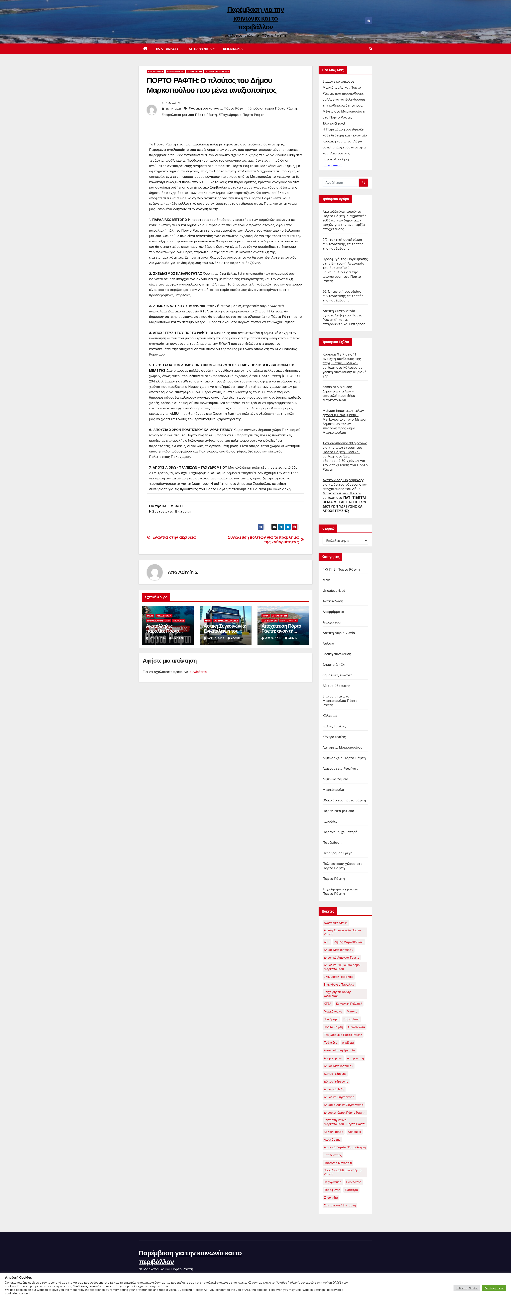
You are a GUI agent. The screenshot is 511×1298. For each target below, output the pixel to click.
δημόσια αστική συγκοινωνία (343, 1104)
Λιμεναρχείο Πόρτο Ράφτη (344, 758)
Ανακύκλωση (155, 71)
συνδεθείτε (198, 672)
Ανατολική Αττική (336, 923)
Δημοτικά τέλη (335, 665)
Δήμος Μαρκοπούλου (348, 942)
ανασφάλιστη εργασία (339, 1050)
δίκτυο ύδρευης (335, 1073)
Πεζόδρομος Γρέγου (339, 853)
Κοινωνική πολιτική (349, 1003)
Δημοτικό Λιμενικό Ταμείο (341, 957)
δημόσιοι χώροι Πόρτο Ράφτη (344, 1112)
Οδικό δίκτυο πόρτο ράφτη (344, 800)
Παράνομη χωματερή (340, 832)
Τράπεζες (330, 1042)
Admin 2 (174, 103)
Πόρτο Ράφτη (288, 620)
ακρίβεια (348, 1042)
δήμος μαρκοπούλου (338, 1066)
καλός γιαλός (333, 1131)
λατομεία (354, 1131)
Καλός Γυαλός (334, 726)
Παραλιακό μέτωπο (158, 620)
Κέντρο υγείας (334, 737)
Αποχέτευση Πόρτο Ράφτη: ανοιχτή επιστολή (281, 631)
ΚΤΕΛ (327, 1003)
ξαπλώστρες (333, 1155)
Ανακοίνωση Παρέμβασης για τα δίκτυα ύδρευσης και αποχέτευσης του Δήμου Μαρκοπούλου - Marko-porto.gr (345, 489)
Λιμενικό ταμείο (335, 779)
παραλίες (178, 620)
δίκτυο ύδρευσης (336, 1081)
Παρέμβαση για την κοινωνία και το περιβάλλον (255, 18)
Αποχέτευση (194, 71)
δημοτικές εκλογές (338, 675)
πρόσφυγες (332, 1189)
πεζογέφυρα (333, 1182)
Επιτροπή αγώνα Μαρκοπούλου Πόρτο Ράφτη (340, 700)
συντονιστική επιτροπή (340, 1205)
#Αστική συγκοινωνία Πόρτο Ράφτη (217, 108)
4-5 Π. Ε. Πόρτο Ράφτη (341, 569)
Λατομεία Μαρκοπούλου (342, 747)
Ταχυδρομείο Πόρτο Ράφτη (343, 1034)
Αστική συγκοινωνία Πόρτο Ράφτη (342, 932)
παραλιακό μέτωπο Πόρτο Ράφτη (342, 1172)
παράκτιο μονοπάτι (338, 1163)
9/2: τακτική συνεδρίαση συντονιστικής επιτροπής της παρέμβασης (343, 244)
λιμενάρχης (332, 1139)
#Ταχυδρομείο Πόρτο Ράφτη (241, 115)
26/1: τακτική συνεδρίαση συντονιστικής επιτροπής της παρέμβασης (343, 295)
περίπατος (353, 1182)
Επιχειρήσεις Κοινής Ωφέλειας (337, 994)
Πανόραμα (331, 1019)
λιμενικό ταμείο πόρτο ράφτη (345, 1147)
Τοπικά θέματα (200, 48)
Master (178, 638)
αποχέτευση (355, 1058)
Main (150, 615)
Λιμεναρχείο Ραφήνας (340, 769)
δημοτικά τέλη (334, 1089)
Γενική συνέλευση (337, 654)
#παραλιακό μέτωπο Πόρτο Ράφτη (189, 115)
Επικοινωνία (233, 48)
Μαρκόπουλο (333, 790)
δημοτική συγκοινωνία (339, 1097)
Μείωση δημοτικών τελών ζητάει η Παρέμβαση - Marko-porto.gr (343, 415)
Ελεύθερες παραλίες (338, 976)
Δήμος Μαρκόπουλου (338, 949)
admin (235, 638)
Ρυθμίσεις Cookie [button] (467, 1288)
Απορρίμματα (175, 71)
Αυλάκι (328, 643)
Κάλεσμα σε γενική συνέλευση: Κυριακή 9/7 (344, 371)
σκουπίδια (331, 1197)
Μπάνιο (352, 1011)
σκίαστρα (351, 1189)
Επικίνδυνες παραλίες (339, 984)
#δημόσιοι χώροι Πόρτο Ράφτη (272, 108)
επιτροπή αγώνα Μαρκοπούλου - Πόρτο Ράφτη (344, 1122)
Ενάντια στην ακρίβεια (174, 537)
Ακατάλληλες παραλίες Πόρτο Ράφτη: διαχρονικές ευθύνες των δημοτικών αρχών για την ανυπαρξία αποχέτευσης (344, 220)
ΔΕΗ (327, 942)
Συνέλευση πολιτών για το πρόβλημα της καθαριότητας (263, 539)
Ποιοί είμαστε (167, 48)
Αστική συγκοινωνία (217, 71)
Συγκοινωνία (356, 1027)
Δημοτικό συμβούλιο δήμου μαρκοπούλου (342, 967)
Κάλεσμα (330, 716)
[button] (370, 49)
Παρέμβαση (270, 620)
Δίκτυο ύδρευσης (336, 686)
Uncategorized (334, 591)
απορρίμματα (333, 1058)
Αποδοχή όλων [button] (494, 1288)
